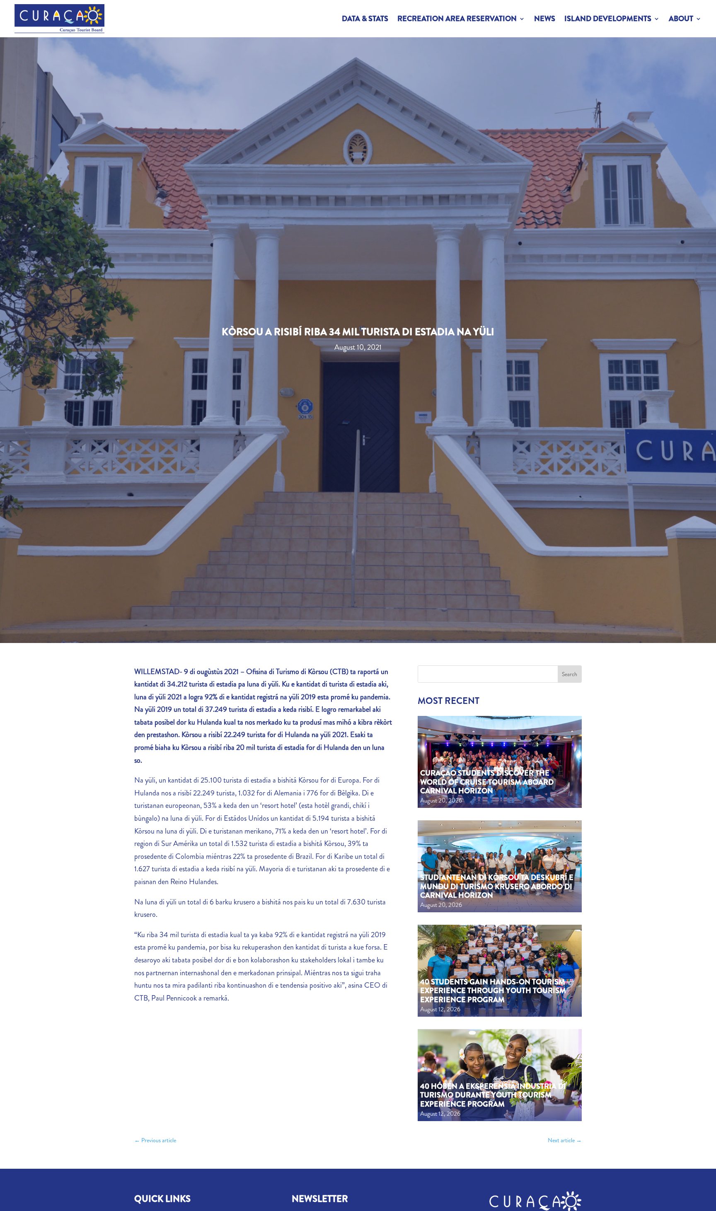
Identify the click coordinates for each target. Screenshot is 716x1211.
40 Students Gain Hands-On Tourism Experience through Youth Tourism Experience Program (493, 991)
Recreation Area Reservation (457, 18)
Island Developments (607, 18)
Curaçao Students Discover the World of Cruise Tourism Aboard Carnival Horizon (487, 782)
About (681, 18)
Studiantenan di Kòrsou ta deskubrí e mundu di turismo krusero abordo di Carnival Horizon (496, 886)
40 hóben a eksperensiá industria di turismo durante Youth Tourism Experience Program (493, 1095)
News (544, 18)
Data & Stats (365, 18)
